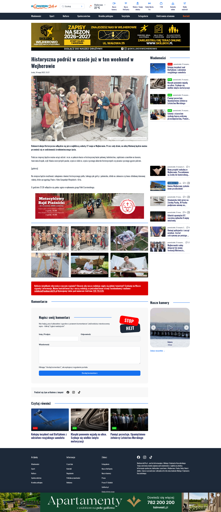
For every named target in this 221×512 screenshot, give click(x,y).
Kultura (66, 16)
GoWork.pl (105, 487)
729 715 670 (98, 290)
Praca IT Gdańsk (107, 482)
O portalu (70, 464)
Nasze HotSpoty (107, 468)
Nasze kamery (106, 473)
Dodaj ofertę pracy (108, 491)
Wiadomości (36, 16)
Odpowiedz (86, 334)
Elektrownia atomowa (165, 16)
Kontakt (186, 16)
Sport (51, 16)
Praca (104, 478)
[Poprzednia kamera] (153, 327)
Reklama (69, 482)
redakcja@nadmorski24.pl (45, 290)
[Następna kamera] (186, 327)
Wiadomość (44, 344)
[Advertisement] (170, 144)
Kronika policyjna (106, 16)
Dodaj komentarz (89, 373)
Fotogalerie (143, 16)
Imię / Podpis (44, 334)
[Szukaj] (82, 6)
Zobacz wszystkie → (157, 350)
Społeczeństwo (83, 16)
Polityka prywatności (73, 478)
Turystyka (125, 16)
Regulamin (70, 473)
